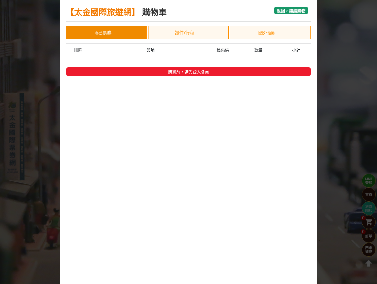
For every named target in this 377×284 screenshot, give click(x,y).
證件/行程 (185, 33)
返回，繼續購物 (291, 11)
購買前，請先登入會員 (188, 72)
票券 (103, 33)
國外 (266, 33)
